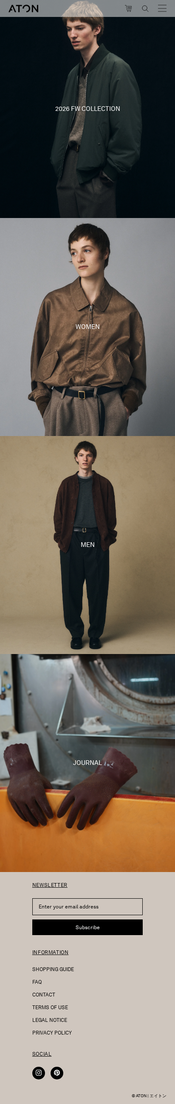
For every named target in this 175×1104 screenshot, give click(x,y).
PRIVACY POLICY (52, 1032)
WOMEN (88, 327)
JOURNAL (87, 763)
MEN (88, 545)
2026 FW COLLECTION (87, 109)
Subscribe (88, 927)
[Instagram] (38, 1073)
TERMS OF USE (50, 1007)
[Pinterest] (57, 1073)
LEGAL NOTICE (49, 1020)
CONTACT (43, 994)
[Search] (145, 8)
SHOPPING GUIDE (53, 969)
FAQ (37, 982)
